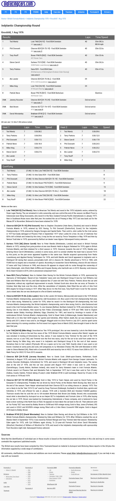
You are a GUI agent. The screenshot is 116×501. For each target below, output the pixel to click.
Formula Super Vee (76, 478)
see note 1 (38, 44)
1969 (29, 474)
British (51, 472)
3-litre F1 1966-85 (11, 470)
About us (75, 497)
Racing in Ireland (97, 490)
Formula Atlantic (75, 468)
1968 (29, 472)
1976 (59, 478)
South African (75, 474)
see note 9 (39, 116)
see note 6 (49, 89)
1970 (29, 476)
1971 (29, 478)
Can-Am (7, 486)
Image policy (82, 497)
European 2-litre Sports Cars (101, 474)
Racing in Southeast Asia (99, 478)
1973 (29, 482)
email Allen (71, 453)
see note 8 (39, 110)
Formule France (74, 486)
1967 (29, 470)
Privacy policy (67, 497)
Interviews (9, 478)
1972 (29, 480)
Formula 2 (29, 468)
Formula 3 (29, 488)
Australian (52, 480)
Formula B (72, 482)
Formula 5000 (52, 468)
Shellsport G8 (52, 484)
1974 (29, 484)
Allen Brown (40, 497)
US (50, 470)
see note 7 (38, 103)
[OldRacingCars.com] (18, 5)
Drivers (6, 474)
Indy (5, 482)
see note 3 (54, 65)
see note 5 (52, 82)
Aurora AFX (51, 488)
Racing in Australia (97, 482)
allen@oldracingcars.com (87, 453)
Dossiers (95, 470)
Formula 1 (7, 468)
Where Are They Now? (12, 476)
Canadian (52, 476)
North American (76, 470)
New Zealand (53, 478)
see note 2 (38, 51)
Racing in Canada (97, 486)
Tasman (6, 490)
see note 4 (35, 75)
